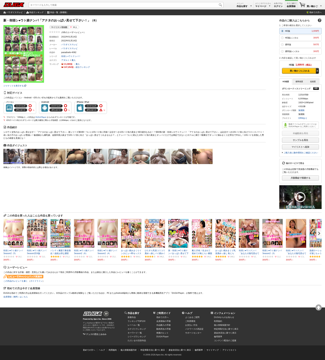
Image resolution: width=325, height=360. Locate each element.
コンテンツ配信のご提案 (225, 340)
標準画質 (299, 82)
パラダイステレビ (14, 12)
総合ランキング (83, 67)
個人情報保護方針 (222, 325)
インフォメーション (224, 313)
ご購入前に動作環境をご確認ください (301, 153)
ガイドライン (36, 281)
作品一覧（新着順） (59, 12)
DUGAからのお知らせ (224, 317)
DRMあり (302, 118)
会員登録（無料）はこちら (15, 297)
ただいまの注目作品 (137, 340)
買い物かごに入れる (300, 70)
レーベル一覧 (134, 325)
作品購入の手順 (163, 325)
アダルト (65, 60)
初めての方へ (315, 12)
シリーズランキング (137, 336)
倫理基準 (218, 336)
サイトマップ (213, 350)
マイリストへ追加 (300, 147)
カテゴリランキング (137, 329)
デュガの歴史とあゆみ (96, 334)
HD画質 (286, 82)
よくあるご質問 (192, 317)
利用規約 (218, 321)
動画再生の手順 (163, 329)
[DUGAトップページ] (13, 5)
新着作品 (132, 317)
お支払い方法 (191, 325)
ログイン (278, 6)
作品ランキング (36, 12)
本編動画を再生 (300, 133)
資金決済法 (225, 333)
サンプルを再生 (300, 140)
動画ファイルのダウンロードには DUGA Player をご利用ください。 (303, 125)
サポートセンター (193, 333)
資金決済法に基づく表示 (180, 350)
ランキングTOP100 (136, 321)
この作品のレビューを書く (15, 281)
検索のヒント (162, 333)
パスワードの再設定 (194, 329)
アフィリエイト (229, 350)
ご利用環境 (190, 321)
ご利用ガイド (163, 313)
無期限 (301, 110)
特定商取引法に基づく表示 (152, 350)
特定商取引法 (226, 329)
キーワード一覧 (135, 333)
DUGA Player (40, 117)
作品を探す (133, 313)
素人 (74, 60)
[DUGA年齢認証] (92, 314)
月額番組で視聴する (300, 178)
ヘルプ (188, 313)
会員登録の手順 (163, 321)
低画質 (313, 82)
